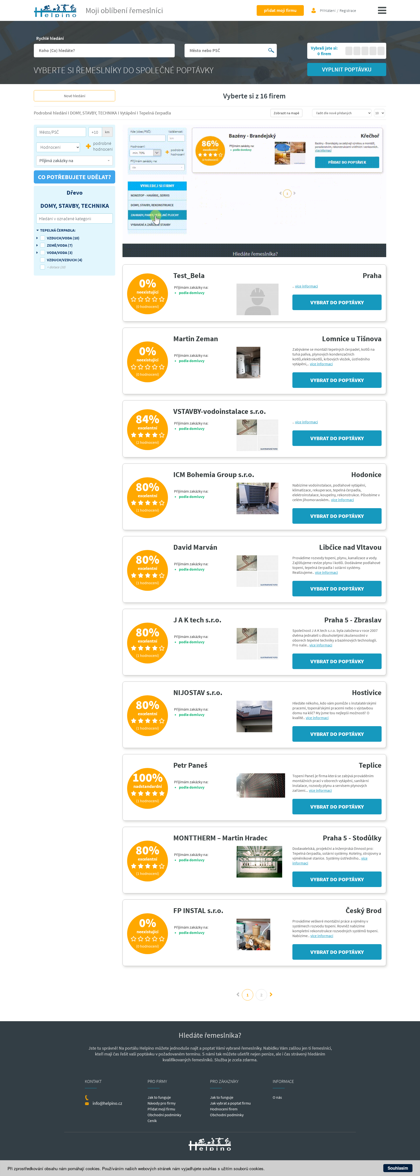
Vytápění (128, 113)
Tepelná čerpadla (155, 113)
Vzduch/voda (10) (63, 237)
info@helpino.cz (107, 1103)
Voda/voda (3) (60, 252)
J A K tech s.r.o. (197, 619)
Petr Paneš (190, 765)
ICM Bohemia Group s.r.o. (213, 474)
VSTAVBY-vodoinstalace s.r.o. (219, 411)
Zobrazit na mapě (286, 113)
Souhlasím (398, 1168)
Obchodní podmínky (164, 1114)
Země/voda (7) (60, 245)
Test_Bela (189, 275)
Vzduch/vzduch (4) (64, 259)
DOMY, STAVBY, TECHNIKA (94, 113)
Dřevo (75, 192)
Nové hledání (74, 95)
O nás (277, 1097)
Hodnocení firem (223, 1108)
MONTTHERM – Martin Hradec (220, 837)
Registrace (348, 10)
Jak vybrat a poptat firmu (230, 1103)
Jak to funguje (159, 1097)
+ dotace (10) (56, 267)
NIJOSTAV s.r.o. (197, 692)
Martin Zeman (195, 338)
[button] (74, 161)
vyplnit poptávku (347, 69)
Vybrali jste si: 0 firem (324, 50)
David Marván (195, 547)
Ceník (152, 1120)
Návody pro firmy (161, 1103)
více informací (306, 286)
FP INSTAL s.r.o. (198, 910)
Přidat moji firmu (161, 1108)
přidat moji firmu (280, 10)
